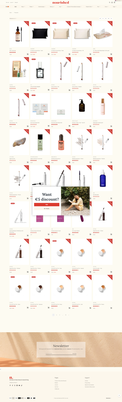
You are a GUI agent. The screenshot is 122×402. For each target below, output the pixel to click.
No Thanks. (46, 208)
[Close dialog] (88, 188)
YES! (46, 204)
